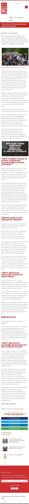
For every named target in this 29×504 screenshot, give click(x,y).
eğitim (22, 409)
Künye (10, 20)
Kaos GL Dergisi (19, 17)
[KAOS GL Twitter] (14, 488)
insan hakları (10, 409)
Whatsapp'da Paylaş (15, 428)
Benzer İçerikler (6, 434)
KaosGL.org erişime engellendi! (16, 454)
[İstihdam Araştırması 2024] (14, 413)
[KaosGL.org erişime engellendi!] (5, 456)
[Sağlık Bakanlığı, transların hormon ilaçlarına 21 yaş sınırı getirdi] (5, 448)
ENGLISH (11, 17)
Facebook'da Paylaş (15, 418)
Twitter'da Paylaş (15, 422)
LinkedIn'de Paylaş (15, 425)
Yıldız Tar (15, 33)
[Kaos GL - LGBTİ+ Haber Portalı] (4, 8)
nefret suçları (17, 409)
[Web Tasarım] (16, 501)
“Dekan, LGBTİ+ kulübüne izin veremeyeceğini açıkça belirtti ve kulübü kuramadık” (16, 440)
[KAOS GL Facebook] (12, 488)
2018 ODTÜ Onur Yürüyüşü (12, 67)
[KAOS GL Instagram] (17, 488)
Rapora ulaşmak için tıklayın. (8, 404)
